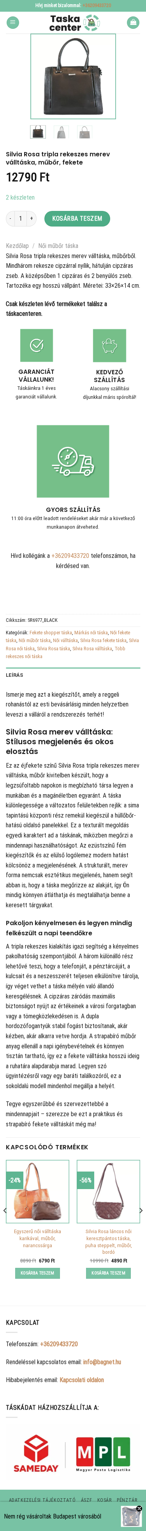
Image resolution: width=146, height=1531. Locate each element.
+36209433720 (97, 5)
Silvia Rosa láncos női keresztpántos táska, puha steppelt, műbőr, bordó (108, 1241)
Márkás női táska (91, 632)
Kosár (104, 1500)
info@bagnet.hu (102, 1362)
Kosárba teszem (77, 218)
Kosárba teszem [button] (38, 1273)
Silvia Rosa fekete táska (103, 640)
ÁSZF (86, 1500)
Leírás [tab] (14, 675)
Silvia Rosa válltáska (92, 648)
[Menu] (13, 22)
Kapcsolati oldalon (82, 1380)
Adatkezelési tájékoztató (42, 1500)
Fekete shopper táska (51, 632)
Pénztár (127, 1500)
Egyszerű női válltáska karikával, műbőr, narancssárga (37, 1238)
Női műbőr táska (58, 246)
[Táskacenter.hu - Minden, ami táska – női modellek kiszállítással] (73, 23)
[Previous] (42, 76)
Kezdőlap (17, 246)
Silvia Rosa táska (53, 648)
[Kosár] (133, 22)
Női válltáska (65, 640)
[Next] (104, 76)
